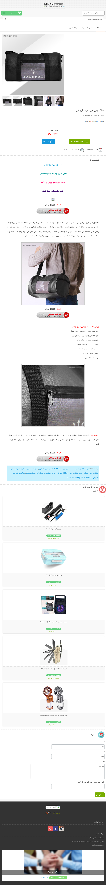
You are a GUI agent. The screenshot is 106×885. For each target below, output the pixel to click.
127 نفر (46, 141)
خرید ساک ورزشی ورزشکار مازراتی (69, 473)
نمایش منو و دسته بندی (92, 13)
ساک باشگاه (30, 473)
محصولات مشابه (87, 28)
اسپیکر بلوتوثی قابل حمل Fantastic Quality (53, 622)
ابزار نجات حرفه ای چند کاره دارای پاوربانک (54, 669)
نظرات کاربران (73, 28)
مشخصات (100, 28)
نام (104, 742)
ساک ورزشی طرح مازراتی (45, 473)
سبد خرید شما (11, 13)
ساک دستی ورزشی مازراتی (49, 468)
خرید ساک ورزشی (82, 468)
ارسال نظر (99, 795)
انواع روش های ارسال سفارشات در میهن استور (88, 841)
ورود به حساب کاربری (58, 878)
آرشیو (94, 491)
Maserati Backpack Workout (79, 477)
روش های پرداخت (98, 845)
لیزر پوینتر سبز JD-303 (53, 529)
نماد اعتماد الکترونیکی (96, 838)
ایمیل (103, 751)
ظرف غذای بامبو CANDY (54, 575)
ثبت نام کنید (43, 878)
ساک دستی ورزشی (68, 468)
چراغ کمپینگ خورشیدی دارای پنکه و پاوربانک (53, 715)
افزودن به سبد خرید (77, 141)
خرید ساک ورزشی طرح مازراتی (26, 468)
